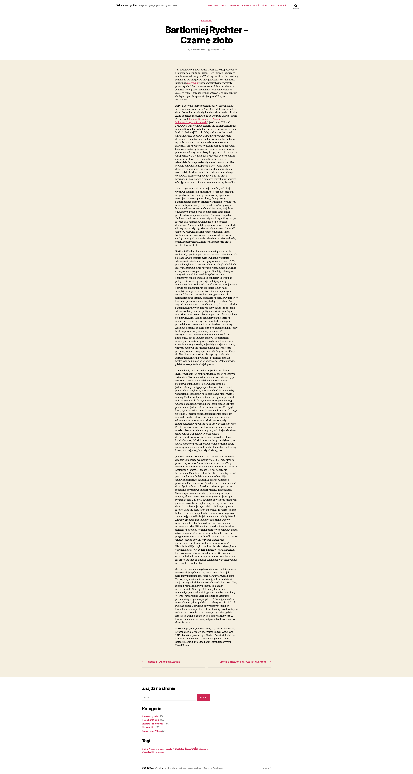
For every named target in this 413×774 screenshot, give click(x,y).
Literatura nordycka (152, 723)
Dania (145, 749)
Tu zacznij (281, 5)
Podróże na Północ (152, 731)
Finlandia (153, 749)
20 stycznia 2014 (218, 50)
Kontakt (224, 5)
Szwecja (191, 748)
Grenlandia (161, 749)
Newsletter (235, 5)
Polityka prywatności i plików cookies (258, 5)
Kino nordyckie (150, 716)
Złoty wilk (192, 83)
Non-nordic (206, 20)
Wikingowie (203, 749)
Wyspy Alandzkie (148, 752)
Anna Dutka (213, 5)
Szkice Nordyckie (126, 5)
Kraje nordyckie (150, 720)
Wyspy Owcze (160, 752)
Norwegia (178, 748)
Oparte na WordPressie (213, 768)
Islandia (169, 749)
